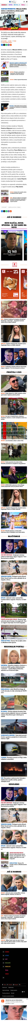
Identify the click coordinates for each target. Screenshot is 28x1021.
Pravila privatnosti (6, 993)
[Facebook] (2, 45)
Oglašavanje (11, 987)
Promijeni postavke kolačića (8, 996)
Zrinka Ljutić (4, 207)
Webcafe (7, 966)
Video (7, 974)
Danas (7, 952)
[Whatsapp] (6, 45)
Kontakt (12, 993)
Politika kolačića (13, 990)
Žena (6, 970)
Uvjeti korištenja (5, 990)
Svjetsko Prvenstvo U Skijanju (14, 207)
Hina (15, 41)
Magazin (7, 963)
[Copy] (11, 45)
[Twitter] (4, 45)
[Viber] (8, 45)
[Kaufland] (14, 264)
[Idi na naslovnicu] (13, 3)
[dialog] (14, 1009)
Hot (6, 959)
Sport (7, 955)
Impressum (4, 987)
